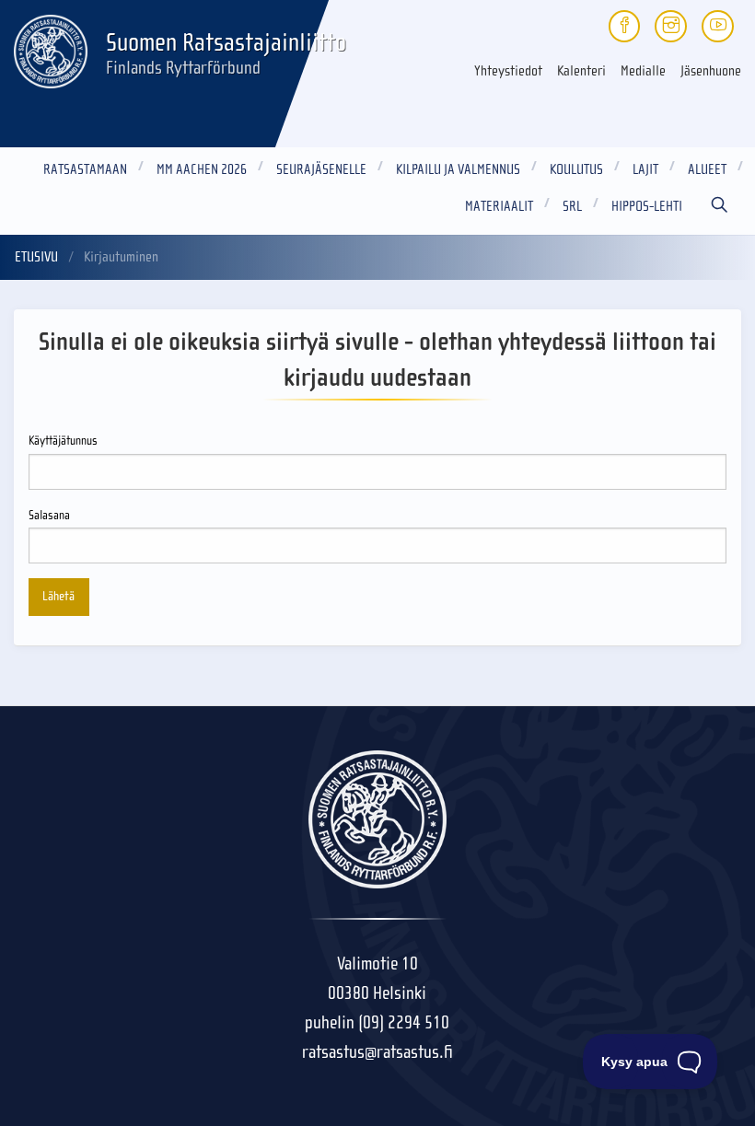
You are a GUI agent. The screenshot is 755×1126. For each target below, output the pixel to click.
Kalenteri (581, 71)
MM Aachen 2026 (202, 169)
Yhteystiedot (508, 71)
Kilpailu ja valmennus (458, 169)
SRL (572, 206)
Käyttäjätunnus (63, 441)
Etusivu (36, 257)
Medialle (643, 71)
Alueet (707, 169)
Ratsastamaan (85, 169)
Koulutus (576, 169)
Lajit (645, 169)
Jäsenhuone (710, 71)
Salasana (49, 515)
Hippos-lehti (646, 206)
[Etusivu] (50, 48)
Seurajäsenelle (321, 169)
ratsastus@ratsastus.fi (377, 1051)
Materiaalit (499, 206)
